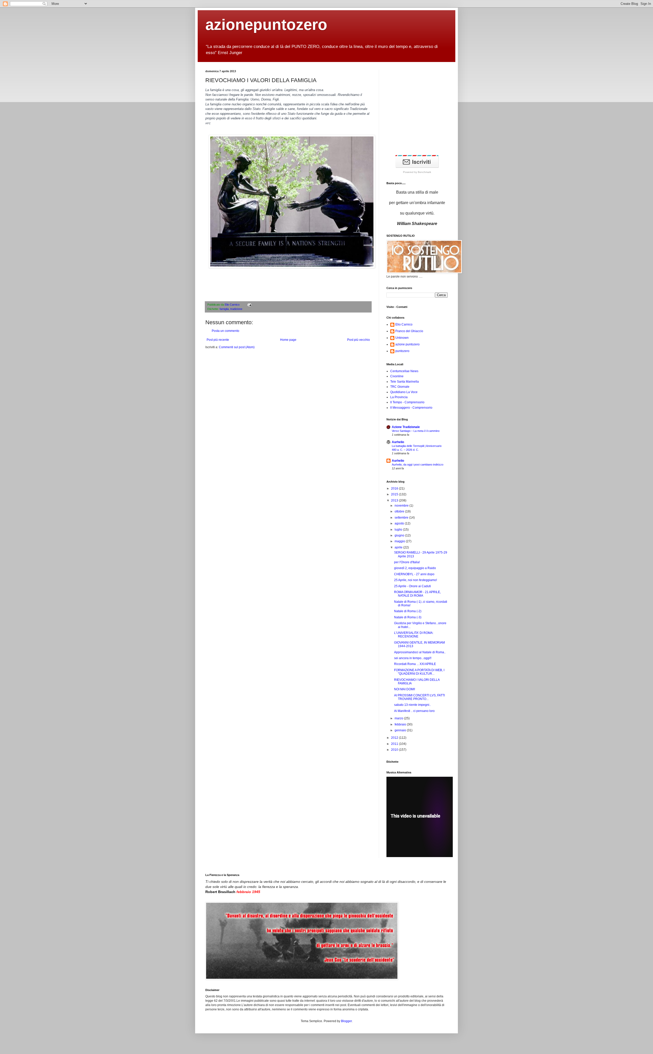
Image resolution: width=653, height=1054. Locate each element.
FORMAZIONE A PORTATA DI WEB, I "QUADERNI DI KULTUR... (419, 671)
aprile (399, 547)
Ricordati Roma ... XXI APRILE (415, 664)
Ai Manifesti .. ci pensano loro (414, 711)
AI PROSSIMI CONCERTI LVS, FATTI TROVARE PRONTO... (419, 697)
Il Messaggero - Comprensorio (411, 407)
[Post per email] (249, 304)
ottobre (400, 511)
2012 (395, 737)
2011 (395, 744)
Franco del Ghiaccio (409, 331)
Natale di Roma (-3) (407, 617)
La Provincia (399, 397)
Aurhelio (398, 442)
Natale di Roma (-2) (407, 611)
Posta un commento (225, 331)
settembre (402, 517)
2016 (395, 488)
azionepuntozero (266, 24)
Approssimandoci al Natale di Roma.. (420, 652)
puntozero (402, 351)
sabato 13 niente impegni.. (412, 705)
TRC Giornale (399, 386)
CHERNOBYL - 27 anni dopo (414, 574)
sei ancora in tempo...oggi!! (412, 658)
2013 (395, 500)
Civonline (397, 376)
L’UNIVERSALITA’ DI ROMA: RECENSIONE (413, 634)
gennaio (401, 730)
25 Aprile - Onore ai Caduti (412, 586)
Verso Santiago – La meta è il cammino (415, 430)
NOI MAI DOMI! (404, 689)
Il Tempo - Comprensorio (407, 402)
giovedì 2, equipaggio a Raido (415, 568)
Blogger (346, 1021)
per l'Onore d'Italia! (407, 562)
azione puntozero (407, 344)
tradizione (236, 308)
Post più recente (218, 340)
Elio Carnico (232, 304)
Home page (288, 340)
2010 (395, 749)
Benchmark (424, 172)
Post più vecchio (358, 340)
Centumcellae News (404, 371)
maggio (400, 541)
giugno (400, 535)
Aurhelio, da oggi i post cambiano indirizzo (417, 464)
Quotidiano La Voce (404, 392)
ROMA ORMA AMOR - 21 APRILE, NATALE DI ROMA (417, 593)
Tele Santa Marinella (404, 381)
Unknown (402, 338)
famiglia (224, 308)
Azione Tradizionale (406, 427)
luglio (399, 529)
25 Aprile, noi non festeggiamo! (415, 580)
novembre (402, 505)
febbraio (401, 724)
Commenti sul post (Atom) (237, 347)
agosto (400, 523)
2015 (395, 494)
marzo (399, 718)
